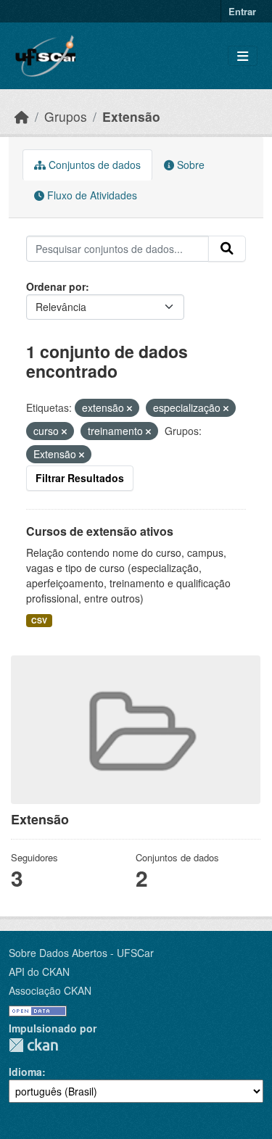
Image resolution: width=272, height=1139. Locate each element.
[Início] (22, 116)
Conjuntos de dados (93, 164)
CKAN (33, 1045)
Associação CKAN (50, 990)
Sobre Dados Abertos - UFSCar (81, 952)
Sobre (189, 164)
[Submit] (227, 249)
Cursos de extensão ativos (99, 531)
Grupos (65, 116)
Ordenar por (56, 286)
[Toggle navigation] (242, 56)
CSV (39, 620)
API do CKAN (39, 971)
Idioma (25, 1071)
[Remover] (129, 408)
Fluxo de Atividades (90, 195)
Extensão (131, 116)
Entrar (242, 11)
